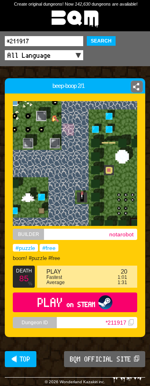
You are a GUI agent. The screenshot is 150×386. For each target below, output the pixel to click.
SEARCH (101, 41)
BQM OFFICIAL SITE (100, 359)
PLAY (67, 302)
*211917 (116, 322)
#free (49, 248)
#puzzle (25, 248)
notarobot (121, 234)
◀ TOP (20, 359)
